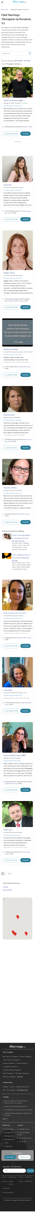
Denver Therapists (25, 1056)
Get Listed (10, 1157)
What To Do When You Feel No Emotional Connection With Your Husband (15, 1102)
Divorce (12, 1087)
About (4, 1177)
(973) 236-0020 (12, 307)
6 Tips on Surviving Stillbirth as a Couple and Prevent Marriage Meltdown (21, 538)
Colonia (5, 887)
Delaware (25, 127)
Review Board (12, 1177)
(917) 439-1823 (11, 448)
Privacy (5, 1181)
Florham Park (12, 301)
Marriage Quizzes (9, 1136)
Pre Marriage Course (25, 1138)
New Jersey (8, 213)
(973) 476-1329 (11, 646)
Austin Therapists (8, 1073)
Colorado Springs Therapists (11, 1070)
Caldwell (7, 783)
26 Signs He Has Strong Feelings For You (16, 1106)
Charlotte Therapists (9, 1076)
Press (21, 1177)
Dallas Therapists (22, 1063)
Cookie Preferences (8, 1192)
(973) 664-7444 (12, 134)
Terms (21, 1181)
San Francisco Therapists (12, 1060)
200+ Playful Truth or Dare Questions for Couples (18, 1110)
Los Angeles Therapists (10, 1066)
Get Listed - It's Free (22, 61)
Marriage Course (24, 1129)
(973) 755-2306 (12, 219)
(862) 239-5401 (11, 522)
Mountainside (7, 890)
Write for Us (24, 1157)
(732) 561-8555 (11, 375)
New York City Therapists (10, 1056)
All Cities (20, 1076)
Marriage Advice (9, 1132)
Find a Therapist (8, 1052)
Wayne (20, 514)
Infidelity (5, 1087)
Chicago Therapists (9, 1063)
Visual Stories (8, 1146)
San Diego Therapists (21, 1073)
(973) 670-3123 (11, 860)
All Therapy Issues (22, 1090)
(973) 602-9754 (12, 711)
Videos (6, 1143)
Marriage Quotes (9, 1139)
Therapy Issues (8, 1082)
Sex (4, 1090)
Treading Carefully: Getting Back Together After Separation (18, 1114)
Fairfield (20, 367)
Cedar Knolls (24, 703)
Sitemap (6, 1200)
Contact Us (28, 1177)
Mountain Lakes (26, 211)
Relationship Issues (22, 1087)
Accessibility (6, 1188)
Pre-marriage (11, 1090)
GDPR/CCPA (28, 1181)
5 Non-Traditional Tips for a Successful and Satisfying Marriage (21, 558)
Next (9, 873)
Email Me (25, 134)
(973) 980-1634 (11, 790)
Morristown (27, 439)
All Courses (22, 1141)
